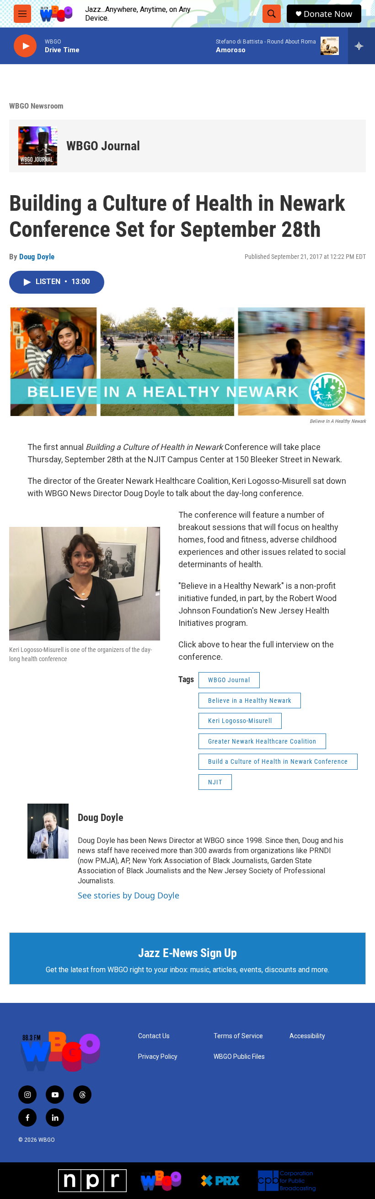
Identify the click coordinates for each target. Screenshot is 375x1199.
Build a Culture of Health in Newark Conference (278, 761)
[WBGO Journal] (37, 145)
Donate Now (328, 14)
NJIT (215, 782)
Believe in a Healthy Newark (249, 700)
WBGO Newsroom (36, 105)
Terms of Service (238, 1036)
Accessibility (307, 1036)
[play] (25, 46)
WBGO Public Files (239, 1056)
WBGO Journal (103, 145)
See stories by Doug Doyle (128, 895)
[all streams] (361, 45)
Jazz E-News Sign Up (187, 953)
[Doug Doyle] (48, 831)
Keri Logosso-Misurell (240, 720)
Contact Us (154, 1036)
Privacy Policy (157, 1056)
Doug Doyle (36, 256)
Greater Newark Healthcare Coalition (262, 741)
